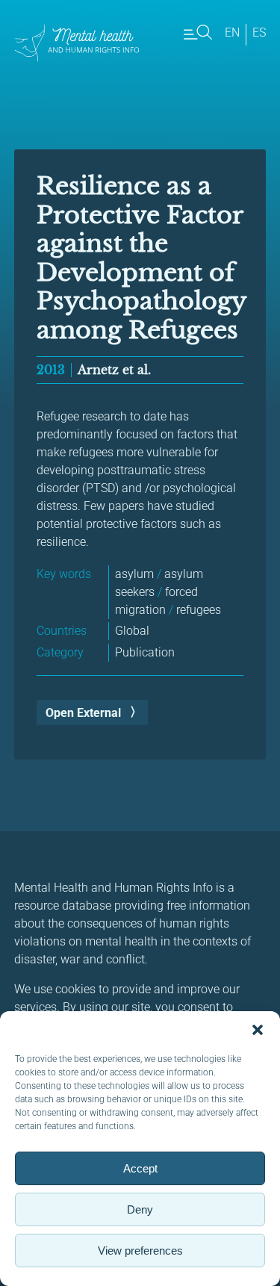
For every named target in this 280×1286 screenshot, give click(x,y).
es (259, 32)
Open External (83, 713)
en (232, 32)
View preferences (140, 1250)
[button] (257, 1029)
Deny (140, 1209)
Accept (140, 1168)
